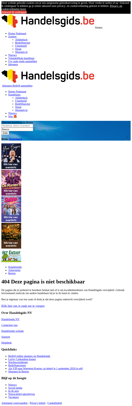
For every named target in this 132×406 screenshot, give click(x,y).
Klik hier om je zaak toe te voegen (23, 306)
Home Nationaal (17, 33)
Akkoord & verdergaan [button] (14, 12)
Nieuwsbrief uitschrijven (21, 394)
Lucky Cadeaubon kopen (22, 359)
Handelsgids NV (10, 319)
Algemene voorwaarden (14, 403)
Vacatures (13, 397)
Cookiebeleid (54, 403)
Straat (18, 48)
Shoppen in (21, 52)
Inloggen (13, 64)
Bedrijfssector (22, 42)
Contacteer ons (9, 325)
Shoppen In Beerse (18, 371)
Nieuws (12, 55)
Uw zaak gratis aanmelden (22, 61)
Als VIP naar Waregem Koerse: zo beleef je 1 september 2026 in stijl (45, 368)
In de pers (13, 390)
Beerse (12, 273)
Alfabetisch (21, 39)
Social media (15, 387)
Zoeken (12, 36)
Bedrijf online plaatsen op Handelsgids (29, 356)
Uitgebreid (21, 45)
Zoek (5, 133)
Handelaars (14, 94)
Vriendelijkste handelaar (21, 58)
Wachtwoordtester (18, 362)
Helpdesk (6, 342)
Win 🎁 (12, 116)
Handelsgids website (12, 331)
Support (5, 336)
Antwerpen (14, 270)
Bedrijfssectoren (17, 365)
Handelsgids (15, 139)
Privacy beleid (37, 403)
